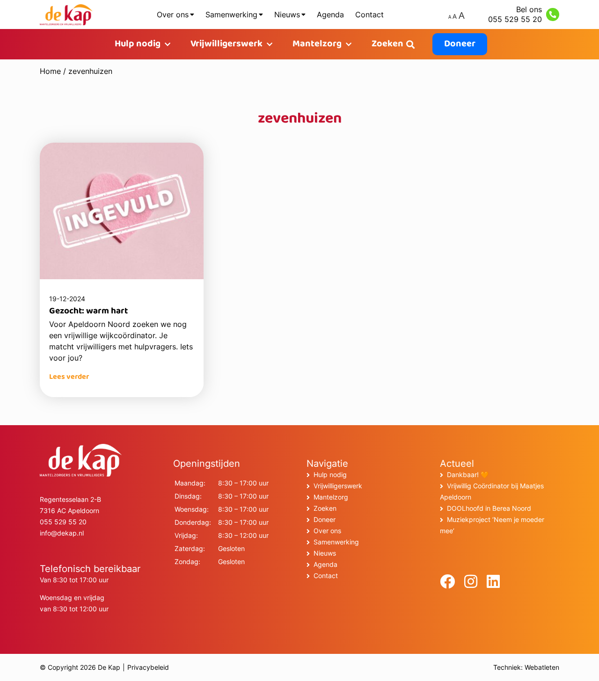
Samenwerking (231, 14)
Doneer (459, 44)
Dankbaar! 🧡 (468, 474)
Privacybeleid (148, 667)
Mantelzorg (317, 44)
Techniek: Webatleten (526, 667)
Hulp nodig (138, 44)
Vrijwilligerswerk (226, 44)
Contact (369, 14)
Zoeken (387, 44)
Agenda (330, 14)
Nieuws (287, 14)
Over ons (173, 14)
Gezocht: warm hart (88, 311)
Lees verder (69, 377)
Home (50, 71)
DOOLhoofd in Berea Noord (489, 508)
